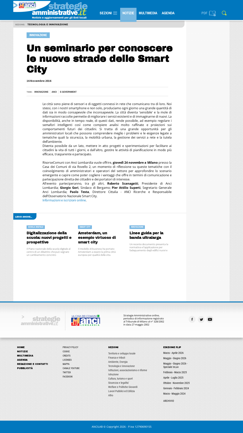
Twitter (67, 372)
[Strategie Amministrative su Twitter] (201, 319)
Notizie (128, 12)
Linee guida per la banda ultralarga (146, 235)
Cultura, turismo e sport (120, 378)
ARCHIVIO (168, 400)
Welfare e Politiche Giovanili (122, 386)
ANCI (54, 91)
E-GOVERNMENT (68, 91)
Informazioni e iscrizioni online (64, 200)
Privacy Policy (70, 347)
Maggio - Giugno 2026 (174, 358)
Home (21, 347)
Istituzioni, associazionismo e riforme (127, 370)
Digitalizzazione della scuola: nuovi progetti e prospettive (49, 237)
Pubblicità (25, 368)
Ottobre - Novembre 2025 (176, 382)
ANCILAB (97, 426)
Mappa (66, 364)
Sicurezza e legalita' (118, 382)
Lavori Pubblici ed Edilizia (121, 391)
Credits (66, 356)
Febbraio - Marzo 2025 (175, 372)
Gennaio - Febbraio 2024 (176, 388)
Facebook (68, 377)
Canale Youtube (71, 368)
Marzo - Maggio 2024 (174, 393)
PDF (204, 12)
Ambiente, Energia (118, 361)
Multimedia (148, 12)
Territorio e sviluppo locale (122, 353)
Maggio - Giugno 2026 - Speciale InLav (175, 365)
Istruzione (113, 374)
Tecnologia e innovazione (121, 366)
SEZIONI (106, 12)
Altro (110, 395)
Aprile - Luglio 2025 (173, 377)
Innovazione (41, 91)
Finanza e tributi (116, 357)
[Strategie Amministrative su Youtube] (210, 319)
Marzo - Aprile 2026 (173, 352)
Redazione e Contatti (32, 364)
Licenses (67, 360)
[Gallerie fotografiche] (219, 319)
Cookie (66, 351)
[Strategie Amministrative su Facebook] (193, 319)
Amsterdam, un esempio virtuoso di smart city (97, 237)
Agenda (168, 12)
